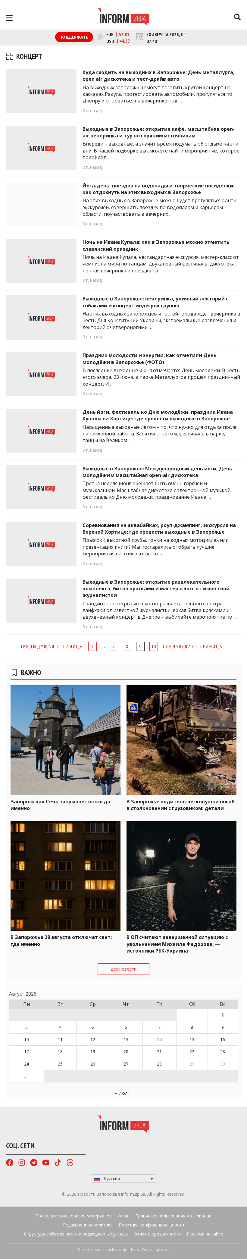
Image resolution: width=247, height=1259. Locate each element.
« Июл (121, 1093)
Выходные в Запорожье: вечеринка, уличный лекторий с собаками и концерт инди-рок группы (155, 302)
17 (26, 1051)
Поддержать (74, 37)
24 (26, 1064)
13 (126, 1039)
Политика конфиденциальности (151, 1225)
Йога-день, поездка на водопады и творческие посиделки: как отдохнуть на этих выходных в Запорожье (158, 189)
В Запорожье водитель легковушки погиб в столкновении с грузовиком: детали (181, 805)
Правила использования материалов (74, 1216)
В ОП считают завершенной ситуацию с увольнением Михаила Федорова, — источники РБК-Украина (177, 944)
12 (92, 1039)
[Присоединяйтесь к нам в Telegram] (33, 1163)
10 (154, 646)
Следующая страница (193, 646)
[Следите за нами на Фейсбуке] (9, 1163)
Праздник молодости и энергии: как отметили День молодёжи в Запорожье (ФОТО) (150, 358)
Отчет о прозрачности (157, 1234)
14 (159, 1039)
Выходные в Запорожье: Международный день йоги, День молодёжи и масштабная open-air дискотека (157, 472)
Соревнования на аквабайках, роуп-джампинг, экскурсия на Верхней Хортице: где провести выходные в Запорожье (159, 528)
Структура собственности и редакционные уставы (76, 1234)
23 (222, 1051)
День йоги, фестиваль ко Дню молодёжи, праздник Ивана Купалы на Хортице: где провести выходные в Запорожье (158, 415)
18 (60, 1051)
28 (159, 1064)
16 (222, 1039)
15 (191, 1039)
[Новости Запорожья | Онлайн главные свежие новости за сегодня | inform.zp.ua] (123, 17)
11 (60, 1039)
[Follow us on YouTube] (45, 1163)
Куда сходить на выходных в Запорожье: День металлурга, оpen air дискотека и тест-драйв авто (159, 75)
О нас (123, 1216)
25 (60, 1064)
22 (191, 1051)
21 (159, 1051)
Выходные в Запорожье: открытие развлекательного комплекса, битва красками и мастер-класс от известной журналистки (156, 589)
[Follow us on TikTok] (57, 1163)
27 (126, 1064)
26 (92, 1064)
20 (126, 1051)
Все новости (123, 969)
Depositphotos (156, 1249)
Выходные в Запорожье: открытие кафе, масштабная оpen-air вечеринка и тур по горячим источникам (159, 132)
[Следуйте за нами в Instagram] (21, 1163)
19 (92, 1051)
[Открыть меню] (9, 18)
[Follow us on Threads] (69, 1163)
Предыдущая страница (51, 646)
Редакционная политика (88, 1225)
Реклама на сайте (205, 1234)
